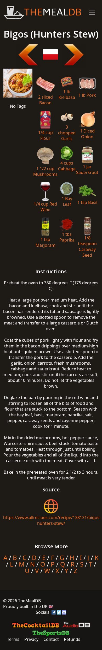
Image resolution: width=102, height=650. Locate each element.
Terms (13, 639)
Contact (51, 639)
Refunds (72, 639)
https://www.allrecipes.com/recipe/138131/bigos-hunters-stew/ (52, 520)
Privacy (31, 639)
